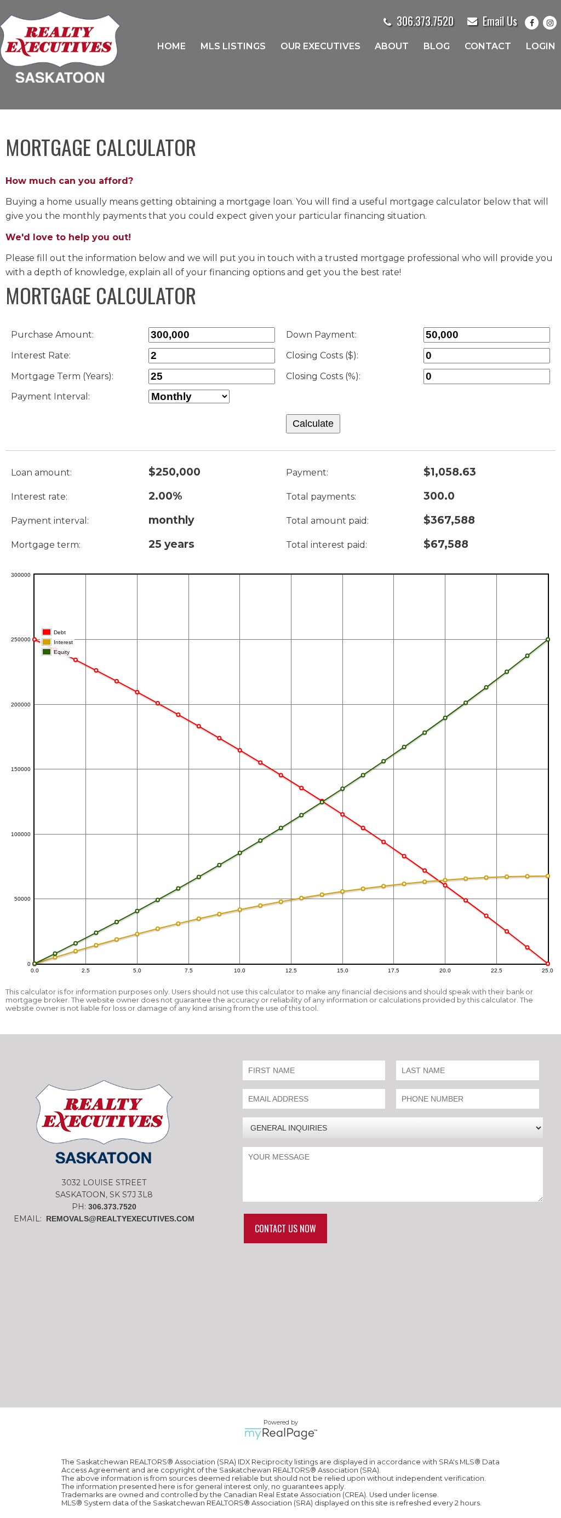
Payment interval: (50, 520)
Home (171, 46)
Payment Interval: (50, 396)
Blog (436, 46)
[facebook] (534, 23)
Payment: (307, 472)
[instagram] (552, 23)
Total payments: (321, 496)
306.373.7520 (425, 21)
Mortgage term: (46, 545)
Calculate (313, 423)
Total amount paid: (327, 520)
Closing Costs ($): (322, 355)
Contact (488, 46)
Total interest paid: (326, 545)
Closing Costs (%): (323, 376)
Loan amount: (41, 472)
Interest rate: (39, 496)
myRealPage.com (281, 1433)
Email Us (500, 21)
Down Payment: (321, 334)
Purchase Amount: (52, 334)
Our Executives (320, 46)
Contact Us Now (285, 1228)
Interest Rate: (41, 355)
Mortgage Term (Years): (62, 376)
